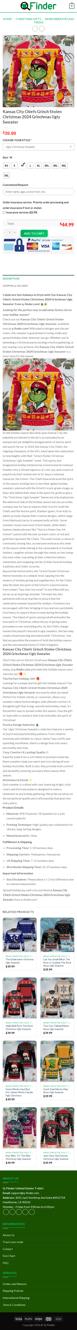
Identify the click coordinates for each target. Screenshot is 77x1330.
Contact (8, 1249)
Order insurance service (17, 202)
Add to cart (34, 233)
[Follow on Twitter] (19, 1212)
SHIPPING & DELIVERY (15, 285)
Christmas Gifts (28, 19)
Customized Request (15, 184)
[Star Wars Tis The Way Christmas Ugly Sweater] (20, 1127)
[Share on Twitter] (19, 257)
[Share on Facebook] (12, 257)
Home (7, 19)
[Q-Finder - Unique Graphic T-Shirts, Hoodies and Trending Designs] (38, 6)
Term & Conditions (14, 1304)
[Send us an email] (25, 1212)
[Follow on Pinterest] (32, 1212)
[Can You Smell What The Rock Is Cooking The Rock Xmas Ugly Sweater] (57, 935)
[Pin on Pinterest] (32, 257)
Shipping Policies (13, 1290)
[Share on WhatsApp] (6, 257)
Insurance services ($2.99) (21, 212)
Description (11, 278)
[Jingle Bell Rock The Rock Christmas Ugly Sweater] (20, 997)
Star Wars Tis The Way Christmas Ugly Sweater (18, 1157)
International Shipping (16, 1297)
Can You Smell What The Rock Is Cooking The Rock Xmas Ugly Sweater (57, 962)
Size (5, 157)
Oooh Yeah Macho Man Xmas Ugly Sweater (55, 1091)
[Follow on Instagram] (12, 1212)
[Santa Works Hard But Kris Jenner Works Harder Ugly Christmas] (20, 1061)
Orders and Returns (15, 1284)
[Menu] (5, 6)
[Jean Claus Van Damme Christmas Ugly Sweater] (57, 1127)
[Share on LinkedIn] (38, 257)
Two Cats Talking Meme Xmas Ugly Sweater (56, 1027)
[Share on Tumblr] (45, 257)
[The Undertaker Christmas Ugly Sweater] (20, 935)
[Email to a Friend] (25, 257)
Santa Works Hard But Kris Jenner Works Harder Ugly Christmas (19, 1092)
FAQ (5, 1262)
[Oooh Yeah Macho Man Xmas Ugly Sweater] (57, 1061)
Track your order (13, 1242)
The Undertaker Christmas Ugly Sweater (20, 961)
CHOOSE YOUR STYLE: (17, 140)
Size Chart (9, 1255)
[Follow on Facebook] (6, 1212)
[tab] (38, 278)
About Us (9, 1235)
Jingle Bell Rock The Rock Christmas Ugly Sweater (19, 1027)
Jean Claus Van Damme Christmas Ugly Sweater (56, 1157)
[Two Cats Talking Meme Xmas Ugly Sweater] (57, 997)
